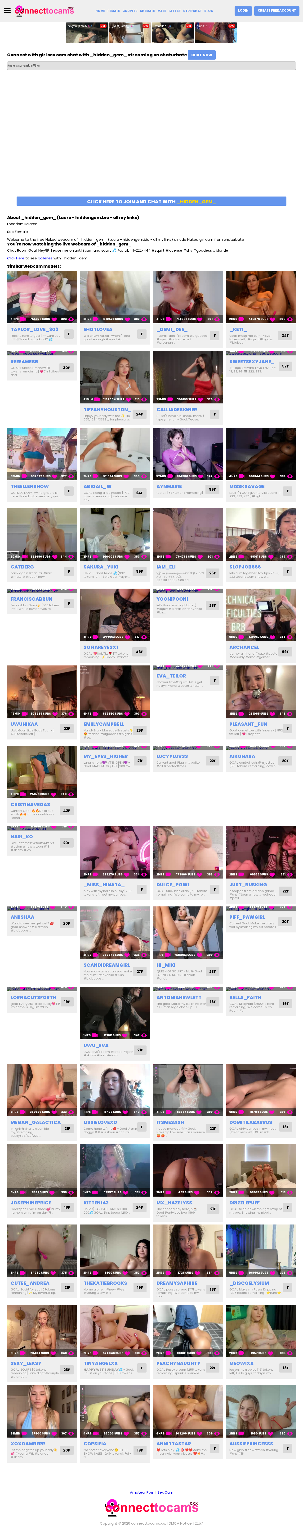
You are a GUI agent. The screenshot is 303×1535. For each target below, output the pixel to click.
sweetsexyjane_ (252, 361)
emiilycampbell (104, 724)
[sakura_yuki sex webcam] (115, 534)
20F (285, 760)
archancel (244, 647)
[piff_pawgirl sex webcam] (261, 908)
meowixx (241, 1363)
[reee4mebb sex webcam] (42, 353)
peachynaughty (178, 1363)
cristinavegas (30, 804)
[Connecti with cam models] (44, 10)
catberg (22, 567)
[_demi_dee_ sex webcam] (188, 297)
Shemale (147, 11)
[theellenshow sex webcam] (42, 454)
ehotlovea (98, 329)
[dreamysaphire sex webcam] (188, 1251)
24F (139, 414)
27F (140, 971)
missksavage (247, 486)
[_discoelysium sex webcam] (261, 1251)
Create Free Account (277, 10)
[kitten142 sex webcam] (115, 1170)
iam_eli (166, 567)
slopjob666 (245, 567)
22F (67, 728)
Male (161, 11)
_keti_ (238, 329)
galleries (45, 258)
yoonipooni (172, 599)
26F (139, 730)
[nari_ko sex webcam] (42, 828)
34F (285, 335)
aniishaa (22, 917)
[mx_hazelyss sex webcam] (188, 1170)
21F (140, 760)
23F (212, 605)
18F (213, 1001)
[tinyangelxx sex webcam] (115, 1331)
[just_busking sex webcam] (261, 852)
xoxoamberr (28, 1443)
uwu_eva (96, 1045)
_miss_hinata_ (104, 884)
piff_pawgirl (247, 917)
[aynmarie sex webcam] (188, 454)
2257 (199, 1523)
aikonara (242, 756)
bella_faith (245, 997)
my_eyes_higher (106, 756)
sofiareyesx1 (101, 647)
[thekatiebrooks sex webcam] (115, 1251)
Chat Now (201, 54)
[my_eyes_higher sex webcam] (115, 748)
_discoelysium (249, 1283)
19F (67, 1001)
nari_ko (22, 836)
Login (243, 10)
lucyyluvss (172, 756)
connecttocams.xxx (148, 1523)
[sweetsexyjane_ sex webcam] (261, 353)
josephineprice (31, 1202)
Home (100, 11)
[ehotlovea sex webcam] (115, 297)
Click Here (15, 258)
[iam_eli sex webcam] (188, 534)
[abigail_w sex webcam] (115, 454)
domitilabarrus (250, 1122)
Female (113, 11)
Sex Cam (165, 1492)
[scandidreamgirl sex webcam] (115, 932)
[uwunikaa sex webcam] (42, 691)
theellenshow (30, 486)
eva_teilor (171, 676)
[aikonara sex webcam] (261, 748)
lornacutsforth (33, 997)
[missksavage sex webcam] (261, 454)
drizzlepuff (244, 1202)
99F (212, 489)
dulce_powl (173, 884)
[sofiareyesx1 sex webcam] (115, 615)
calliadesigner (176, 409)
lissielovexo (100, 1122)
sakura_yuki (101, 567)
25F (212, 573)
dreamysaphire (176, 1283)
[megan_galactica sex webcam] (42, 1090)
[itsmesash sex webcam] (188, 1090)
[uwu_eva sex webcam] (115, 1013)
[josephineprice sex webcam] (42, 1170)
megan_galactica (36, 1122)
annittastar (173, 1443)
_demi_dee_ (172, 329)
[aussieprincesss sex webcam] (261, 1411)
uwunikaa (24, 724)
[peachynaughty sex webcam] (188, 1331)
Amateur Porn (142, 1492)
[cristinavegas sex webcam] (42, 772)
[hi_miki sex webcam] (188, 932)
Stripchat (192, 11)
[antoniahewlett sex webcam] (188, 989)
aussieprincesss (251, 1443)
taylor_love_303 (34, 329)
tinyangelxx (101, 1363)
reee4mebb (24, 361)
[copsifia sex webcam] (115, 1411)
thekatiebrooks (105, 1283)
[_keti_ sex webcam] (261, 297)
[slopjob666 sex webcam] (261, 534)
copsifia (95, 1443)
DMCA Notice (180, 1523)
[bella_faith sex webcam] (261, 989)
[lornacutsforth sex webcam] (42, 989)
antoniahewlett (178, 997)
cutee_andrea (30, 1283)
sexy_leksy (26, 1363)
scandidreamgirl (107, 965)
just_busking (248, 884)
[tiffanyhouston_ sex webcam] (115, 377)
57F (285, 366)
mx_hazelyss (174, 1202)
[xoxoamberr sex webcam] (42, 1411)
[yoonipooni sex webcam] (188, 591)
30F (66, 367)
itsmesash (170, 1122)
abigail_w (98, 486)
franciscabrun (31, 599)
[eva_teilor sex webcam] (188, 667)
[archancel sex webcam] (261, 615)
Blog (208, 11)
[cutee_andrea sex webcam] (42, 1251)
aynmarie (169, 486)
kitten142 (96, 1202)
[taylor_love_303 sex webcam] (42, 297)
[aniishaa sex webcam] (42, 908)
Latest (175, 11)
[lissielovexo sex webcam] (115, 1090)
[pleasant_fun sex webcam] (261, 691)
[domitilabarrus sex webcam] (261, 1090)
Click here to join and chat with (151, 201)
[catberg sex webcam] (42, 534)
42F (66, 810)
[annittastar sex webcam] (188, 1411)
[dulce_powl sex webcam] (188, 852)
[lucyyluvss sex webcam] (188, 748)
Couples (130, 11)
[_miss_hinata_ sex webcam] (115, 852)
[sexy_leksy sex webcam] (42, 1331)
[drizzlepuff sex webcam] (261, 1170)
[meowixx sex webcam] (261, 1331)
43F (139, 651)
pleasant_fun (248, 724)
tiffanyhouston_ (107, 409)
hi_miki (165, 965)
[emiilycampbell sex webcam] (115, 691)
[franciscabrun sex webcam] (42, 591)
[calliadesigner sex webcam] (188, 377)
